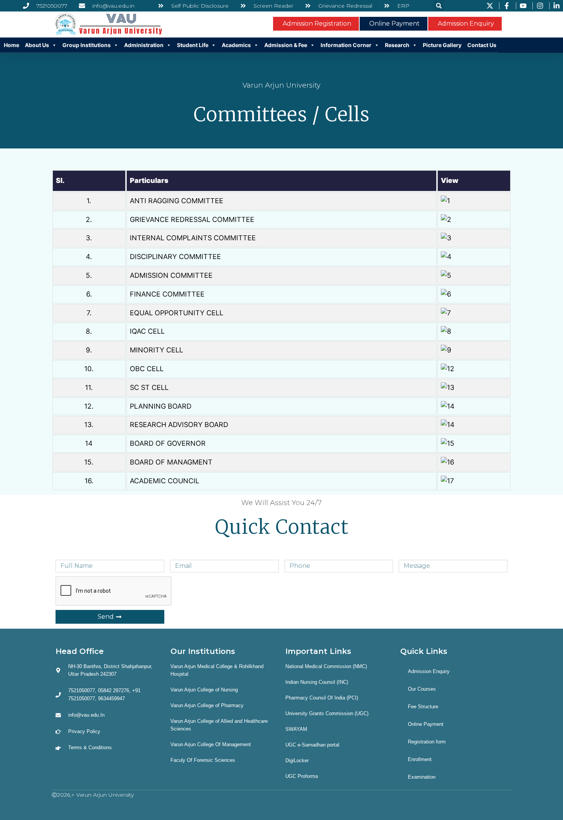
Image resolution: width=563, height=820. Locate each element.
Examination (421, 777)
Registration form (427, 742)
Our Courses (422, 689)
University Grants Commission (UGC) (326, 713)
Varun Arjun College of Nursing (204, 690)
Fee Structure (423, 706)
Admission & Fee (285, 45)
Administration (144, 45)
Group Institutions (86, 45)
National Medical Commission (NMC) (326, 666)
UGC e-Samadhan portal (312, 745)
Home (11, 45)
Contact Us (481, 45)
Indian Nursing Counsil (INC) (316, 682)
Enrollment (420, 759)
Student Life (192, 45)
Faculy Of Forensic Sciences (202, 760)
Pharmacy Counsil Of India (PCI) (321, 698)
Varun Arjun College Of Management (210, 744)
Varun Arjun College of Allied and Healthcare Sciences (219, 725)
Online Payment (426, 724)
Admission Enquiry (429, 671)
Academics (236, 45)
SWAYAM (296, 729)
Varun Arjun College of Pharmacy (207, 705)
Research (397, 45)
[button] (439, 5)
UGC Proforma (301, 776)
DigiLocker (297, 760)
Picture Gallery (442, 45)
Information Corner (346, 45)
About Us (37, 45)
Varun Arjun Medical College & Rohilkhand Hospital (216, 670)
